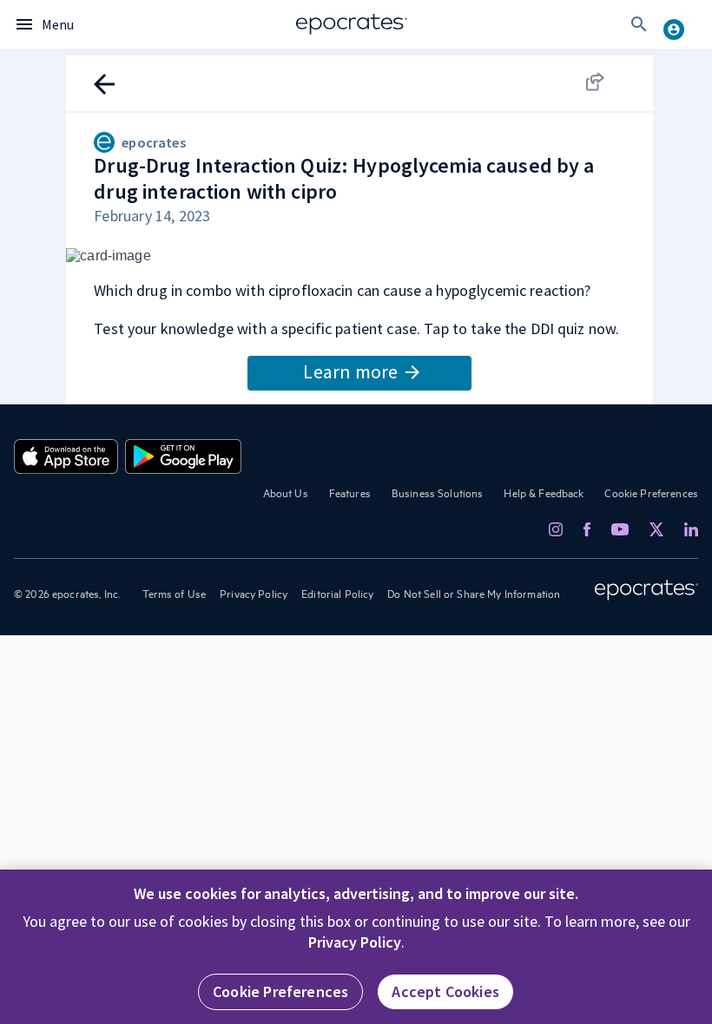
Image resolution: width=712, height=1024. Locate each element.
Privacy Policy (253, 593)
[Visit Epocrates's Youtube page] (620, 528)
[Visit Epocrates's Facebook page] (586, 529)
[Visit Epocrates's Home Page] (646, 590)
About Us (285, 492)
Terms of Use (174, 593)
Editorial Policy (337, 593)
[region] (356, 947)
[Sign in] (680, 24)
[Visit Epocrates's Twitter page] (656, 529)
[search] (639, 24)
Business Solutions (438, 492)
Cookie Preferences (651, 492)
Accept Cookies (445, 991)
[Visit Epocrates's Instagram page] (556, 529)
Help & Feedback (543, 492)
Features (350, 492)
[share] (611, 81)
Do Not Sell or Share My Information (473, 593)
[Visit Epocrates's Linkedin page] (691, 529)
